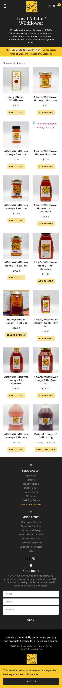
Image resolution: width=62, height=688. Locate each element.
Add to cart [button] (16, 113)
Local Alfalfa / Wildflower (26, 50)
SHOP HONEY (31, 470)
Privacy (33, 646)
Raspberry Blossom (41, 54)
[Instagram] (33, 558)
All (7, 50)
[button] (50, 6)
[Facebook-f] (28, 558)
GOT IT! (31, 681)
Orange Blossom (19, 54)
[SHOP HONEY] (31, 465)
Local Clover (49, 50)
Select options (16, 335)
